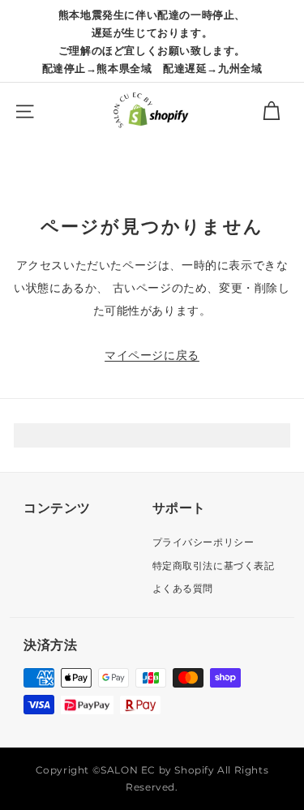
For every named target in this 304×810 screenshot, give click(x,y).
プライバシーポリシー (203, 542)
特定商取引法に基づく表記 (213, 565)
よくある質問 (183, 588)
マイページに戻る (152, 355)
